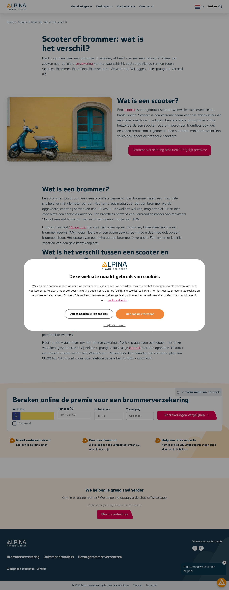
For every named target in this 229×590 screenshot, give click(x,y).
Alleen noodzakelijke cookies (89, 313)
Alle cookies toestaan (140, 314)
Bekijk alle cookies (115, 325)
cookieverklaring (117, 300)
